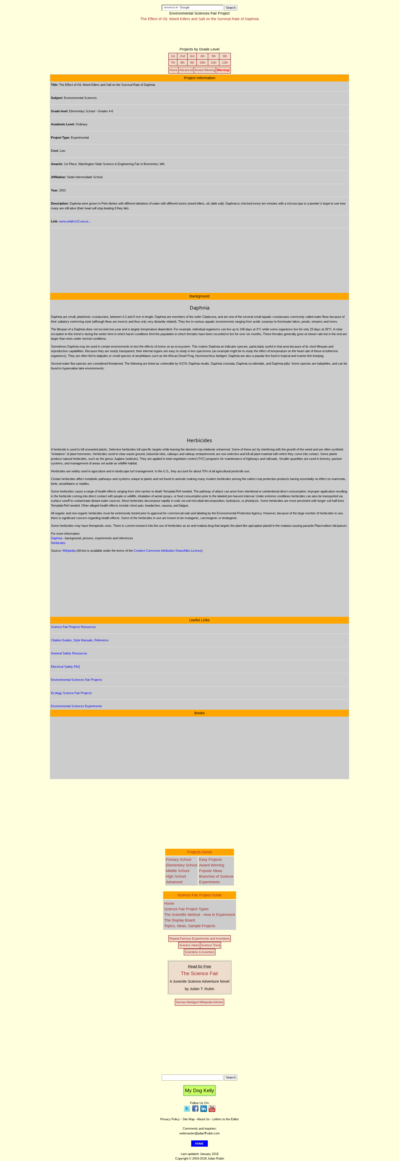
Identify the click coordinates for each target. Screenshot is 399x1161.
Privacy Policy (170, 1119)
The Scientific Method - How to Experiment (199, 915)
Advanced (186, 70)
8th (182, 62)
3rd (192, 56)
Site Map (188, 1119)
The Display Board (179, 920)
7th (173, 62)
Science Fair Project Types (186, 909)
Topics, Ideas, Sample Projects (189, 926)
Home (173, 70)
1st (173, 56)
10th (202, 62)
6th (225, 56)
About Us (203, 1119)
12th (225, 62)
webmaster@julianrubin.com (199, 1133)
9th (192, 62)
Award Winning (205, 70)
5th (214, 56)
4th (202, 56)
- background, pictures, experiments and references (92, 538)
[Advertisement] (199, 36)
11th (213, 62)
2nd (182, 56)
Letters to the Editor (225, 1119)
